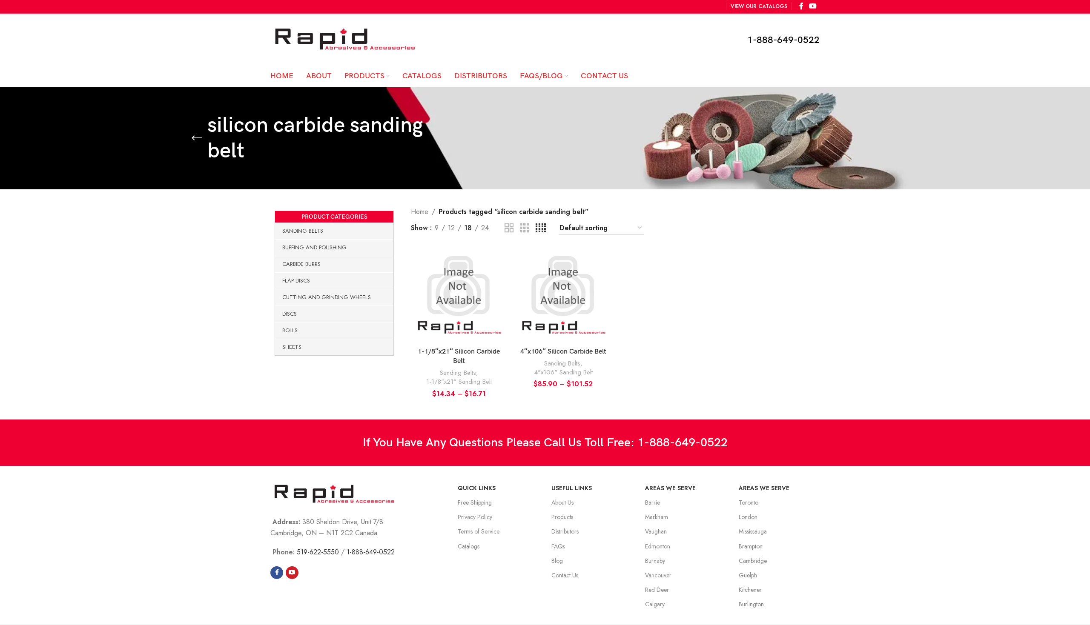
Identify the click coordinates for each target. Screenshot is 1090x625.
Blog (557, 561)
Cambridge (753, 561)
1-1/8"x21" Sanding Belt (459, 381)
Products (562, 517)
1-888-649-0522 (783, 40)
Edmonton (657, 546)
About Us (562, 502)
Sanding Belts (302, 231)
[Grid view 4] (541, 228)
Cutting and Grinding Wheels (326, 297)
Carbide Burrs (301, 264)
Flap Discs (296, 281)
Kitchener (750, 589)
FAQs (558, 546)
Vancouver (658, 575)
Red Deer (657, 589)
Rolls (290, 330)
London (748, 517)
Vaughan (656, 531)
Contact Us (564, 575)
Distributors (565, 531)
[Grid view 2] (509, 228)
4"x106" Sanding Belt (563, 372)
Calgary (655, 604)
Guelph (748, 575)
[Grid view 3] (524, 228)
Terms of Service (478, 531)
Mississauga (753, 531)
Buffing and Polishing (314, 247)
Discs (289, 314)
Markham (656, 517)
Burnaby (655, 561)
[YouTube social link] (292, 572)
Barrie (652, 502)
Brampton (751, 546)
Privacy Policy (475, 517)
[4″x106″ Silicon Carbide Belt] (563, 295)
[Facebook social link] (276, 572)
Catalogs (468, 546)
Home (419, 212)
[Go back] (196, 138)
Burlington (751, 604)
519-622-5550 (318, 552)
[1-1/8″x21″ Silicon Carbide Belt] (459, 295)
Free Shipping (475, 502)
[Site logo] (344, 39)
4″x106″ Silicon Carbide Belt (563, 352)
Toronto (748, 502)
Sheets (291, 347)
